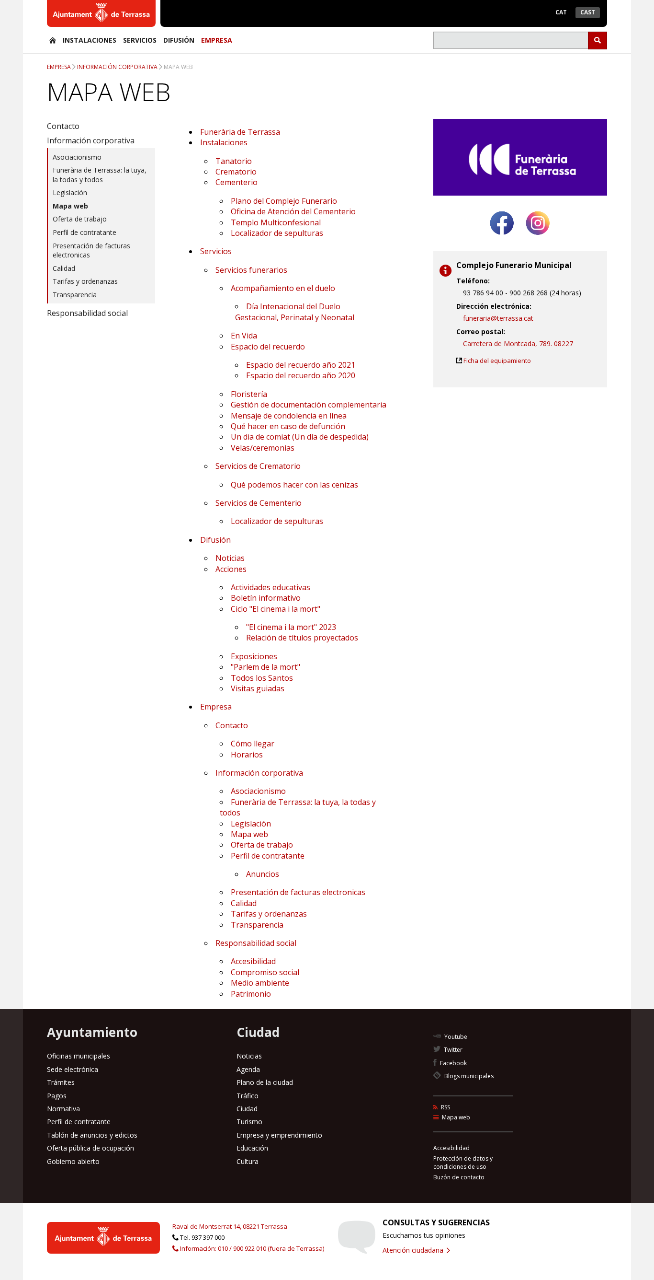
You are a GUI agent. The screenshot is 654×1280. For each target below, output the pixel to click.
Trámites (61, 1082)
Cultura (248, 1161)
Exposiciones (254, 656)
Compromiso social (265, 972)
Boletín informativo (266, 598)
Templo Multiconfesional (276, 222)
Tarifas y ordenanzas (269, 913)
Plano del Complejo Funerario (284, 201)
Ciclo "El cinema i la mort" (275, 609)
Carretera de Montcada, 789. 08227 (518, 343)
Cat (561, 12)
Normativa (63, 1108)
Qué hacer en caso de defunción (288, 426)
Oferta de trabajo (262, 844)
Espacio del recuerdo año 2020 (300, 375)
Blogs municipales (468, 1076)
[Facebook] (502, 238)
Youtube (455, 1037)
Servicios (140, 40)
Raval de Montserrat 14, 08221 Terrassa (229, 1226)
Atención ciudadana (414, 1250)
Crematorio (236, 171)
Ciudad (247, 1108)
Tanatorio (233, 161)
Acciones (231, 569)
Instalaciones (89, 40)
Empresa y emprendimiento (279, 1135)
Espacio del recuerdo (268, 346)
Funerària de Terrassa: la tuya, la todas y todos (100, 174)
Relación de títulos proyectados (302, 637)
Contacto (231, 725)
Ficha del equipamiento (497, 360)
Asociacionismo (258, 791)
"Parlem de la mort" (265, 667)
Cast (587, 12)
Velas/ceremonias (262, 447)
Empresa (216, 40)
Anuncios (262, 874)
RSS (445, 1107)
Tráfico (248, 1095)
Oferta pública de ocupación (90, 1147)
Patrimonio (251, 994)
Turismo (249, 1121)
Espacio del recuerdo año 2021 (300, 365)
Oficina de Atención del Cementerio (293, 211)
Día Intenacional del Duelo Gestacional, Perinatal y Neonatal (294, 311)
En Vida (244, 335)
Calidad (244, 903)
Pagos (57, 1095)
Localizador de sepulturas (277, 233)
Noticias (230, 558)
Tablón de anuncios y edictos (92, 1135)
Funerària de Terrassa (240, 132)
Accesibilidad (253, 961)
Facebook (453, 1063)
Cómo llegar (252, 743)
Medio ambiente (260, 982)
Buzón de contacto (459, 1177)
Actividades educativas (270, 587)
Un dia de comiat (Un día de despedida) (300, 436)
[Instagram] (538, 238)
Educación (252, 1147)
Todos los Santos (262, 678)
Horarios (247, 754)
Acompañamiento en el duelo (283, 288)
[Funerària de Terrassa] (52, 39)
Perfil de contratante (267, 855)
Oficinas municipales (78, 1055)
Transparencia (257, 924)
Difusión (178, 40)
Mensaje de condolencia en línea (289, 415)
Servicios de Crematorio (258, 466)
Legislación (251, 823)
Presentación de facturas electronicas (298, 892)
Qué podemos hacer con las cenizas (294, 484)
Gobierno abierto (73, 1161)
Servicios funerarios (251, 270)
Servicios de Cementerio (258, 503)
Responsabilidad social (255, 943)
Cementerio (236, 182)
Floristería (249, 394)
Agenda (248, 1069)
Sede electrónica (72, 1069)
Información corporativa (117, 67)
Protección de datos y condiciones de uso (463, 1162)
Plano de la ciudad (265, 1082)
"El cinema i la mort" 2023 (291, 627)
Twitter (452, 1050)
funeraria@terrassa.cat (498, 318)
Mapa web (178, 67)
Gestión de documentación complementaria (308, 404)
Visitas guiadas (257, 688)
